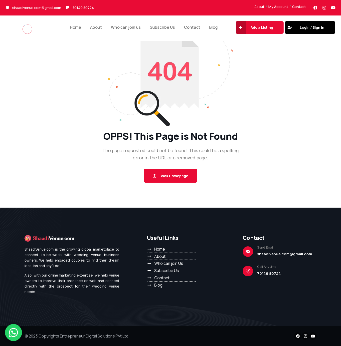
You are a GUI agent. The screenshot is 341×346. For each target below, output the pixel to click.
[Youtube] (333, 8)
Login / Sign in (312, 27)
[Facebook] (315, 8)
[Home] (27, 26)
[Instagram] (324, 8)
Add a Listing (262, 27)
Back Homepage (173, 175)
